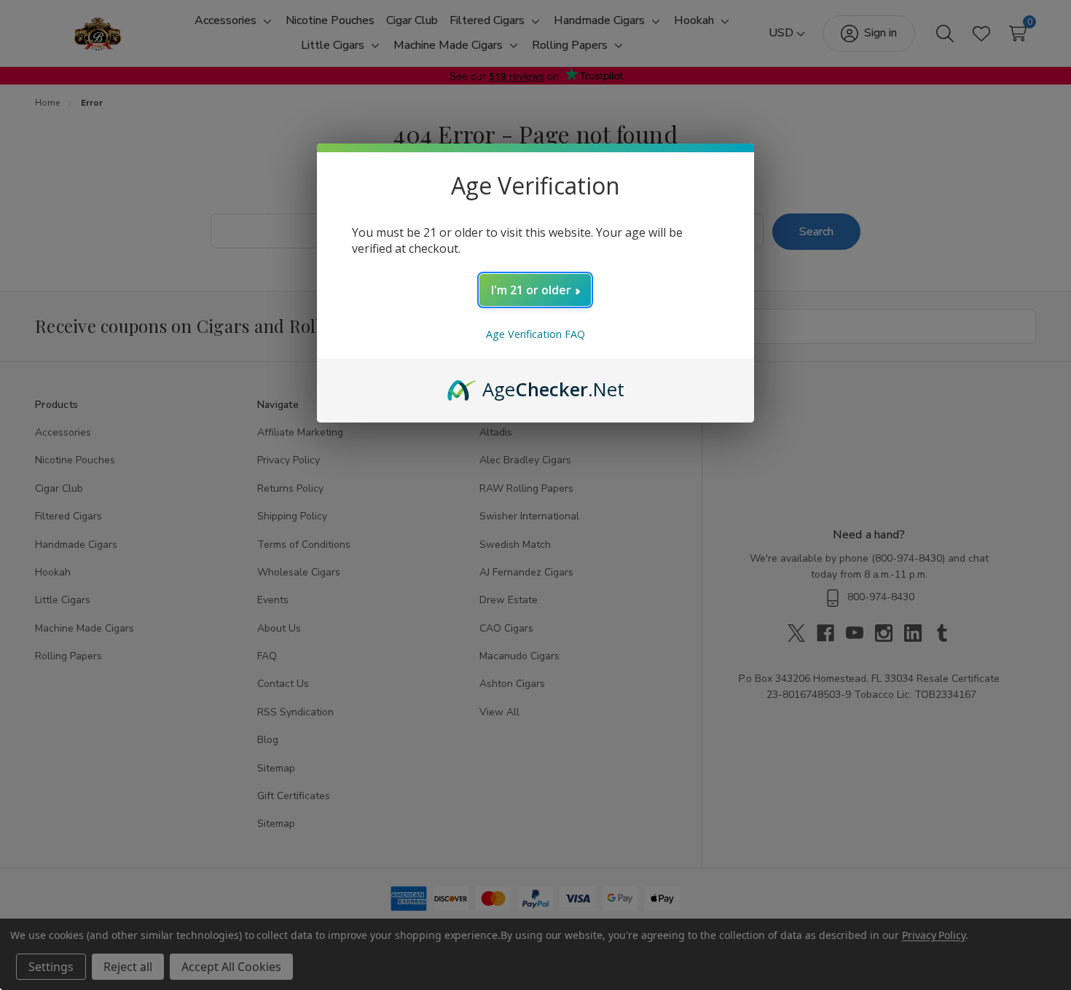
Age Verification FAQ (535, 334)
